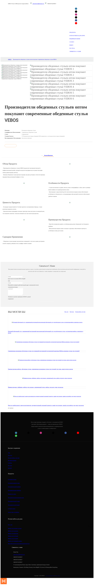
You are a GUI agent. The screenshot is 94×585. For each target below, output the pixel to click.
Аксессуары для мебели (13, 512)
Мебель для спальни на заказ (14, 528)
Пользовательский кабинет (14, 486)
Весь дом (66, 311)
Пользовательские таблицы (14, 490)
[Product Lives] (4, 583)
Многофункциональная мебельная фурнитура (19, 543)
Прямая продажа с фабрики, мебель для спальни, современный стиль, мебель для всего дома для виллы (35, 387)
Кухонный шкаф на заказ (14, 483)
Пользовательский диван (14, 501)
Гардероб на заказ (12, 479)
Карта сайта (57, 575)
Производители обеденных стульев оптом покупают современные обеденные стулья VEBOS (34, 59)
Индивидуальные (12, 460)
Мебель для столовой (13, 538)
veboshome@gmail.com (38, 3)
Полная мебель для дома (80, 311)
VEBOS (9, 59)
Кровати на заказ (12, 494)
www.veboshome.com (50, 575)
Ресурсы (10, 465)
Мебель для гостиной (13, 536)
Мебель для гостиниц (13, 531)
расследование (10, 145)
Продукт (10, 455)
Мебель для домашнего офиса (15, 541)
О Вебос (10, 463)
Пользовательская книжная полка (16, 497)
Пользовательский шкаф (13, 505)
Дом (9, 452)
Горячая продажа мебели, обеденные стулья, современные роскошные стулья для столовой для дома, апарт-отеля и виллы (40, 369)
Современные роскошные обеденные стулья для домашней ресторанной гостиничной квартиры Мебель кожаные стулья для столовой (43, 351)
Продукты (72, 311)
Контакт (10, 468)
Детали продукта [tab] (48, 155)
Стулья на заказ (11, 508)
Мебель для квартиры (13, 533)
